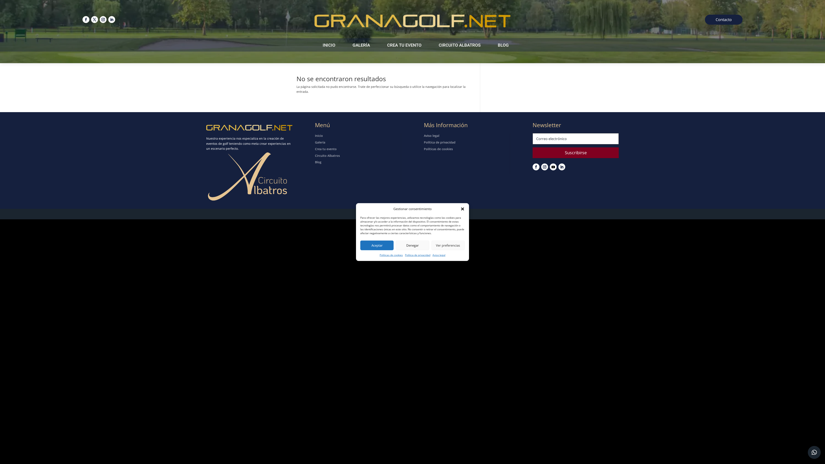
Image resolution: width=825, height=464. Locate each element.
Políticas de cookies (391, 255)
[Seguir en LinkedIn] (111, 19)
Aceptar (377, 245)
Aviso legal (438, 255)
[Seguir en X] (94, 19)
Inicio (329, 46)
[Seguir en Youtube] (553, 166)
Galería (361, 46)
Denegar (412, 245)
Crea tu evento (404, 46)
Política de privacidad (417, 255)
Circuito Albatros (460, 46)
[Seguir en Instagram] (103, 19)
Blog (503, 46)
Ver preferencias (448, 245)
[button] (462, 209)
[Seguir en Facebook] (85, 19)
